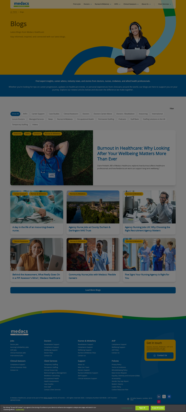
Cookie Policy (20, 409)
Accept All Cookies (158, 408)
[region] (93, 408)
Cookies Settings (127, 408)
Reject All (142, 408)
